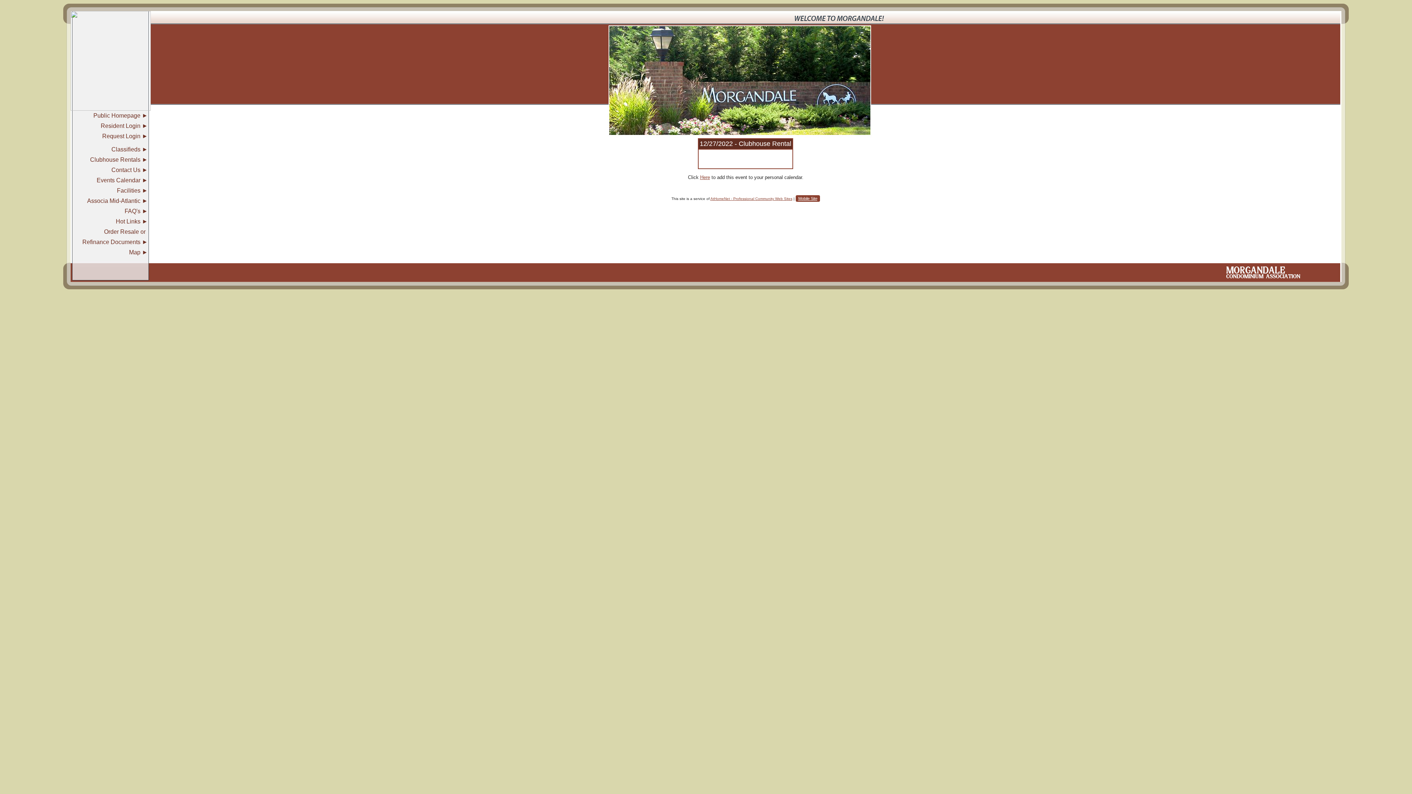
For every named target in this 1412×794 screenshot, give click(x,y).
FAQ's (132, 211)
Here (705, 177)
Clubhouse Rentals (115, 160)
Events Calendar (118, 180)
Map (134, 252)
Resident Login (120, 126)
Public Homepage (116, 115)
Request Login (121, 136)
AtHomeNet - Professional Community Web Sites (751, 199)
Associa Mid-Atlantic (113, 201)
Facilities (128, 190)
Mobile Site (807, 198)
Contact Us (125, 170)
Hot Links (128, 221)
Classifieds (125, 149)
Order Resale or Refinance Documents (114, 237)
